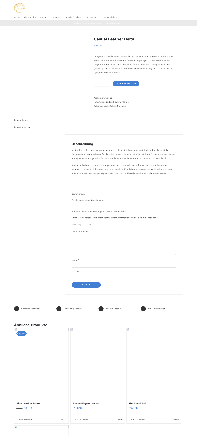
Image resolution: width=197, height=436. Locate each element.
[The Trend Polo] (154, 363)
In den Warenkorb (126, 83)
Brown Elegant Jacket (86, 403)
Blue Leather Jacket (28, 403)
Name (75, 260)
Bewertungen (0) (22, 127)
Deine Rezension (80, 231)
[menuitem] (17, 17)
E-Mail (75, 271)
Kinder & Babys (113, 102)
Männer (125, 102)
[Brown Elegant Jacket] (98, 363)
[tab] (34, 120)
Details (63, 420)
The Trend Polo (138, 403)
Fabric (113, 106)
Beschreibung (21, 120)
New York (121, 106)
